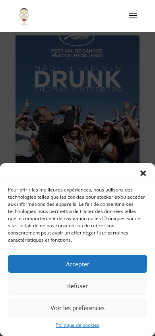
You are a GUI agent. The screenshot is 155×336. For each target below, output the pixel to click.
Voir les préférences (77, 308)
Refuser (77, 286)
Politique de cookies (77, 325)
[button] (143, 173)
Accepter (77, 264)
